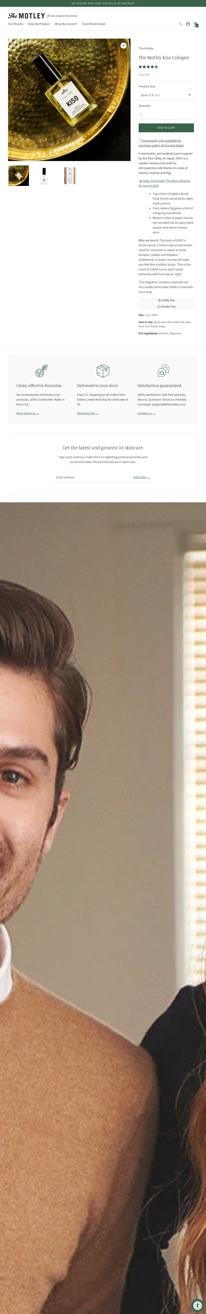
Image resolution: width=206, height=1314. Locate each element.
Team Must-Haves (94, 24)
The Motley (146, 48)
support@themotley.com (168, 404)
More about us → (28, 413)
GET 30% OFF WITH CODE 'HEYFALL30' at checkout (103, 3)
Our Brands (15, 24)
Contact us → (146, 413)
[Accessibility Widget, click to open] (197, 1305)
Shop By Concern (66, 24)
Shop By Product (39, 24)
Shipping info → (88, 413)
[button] (149, 67)
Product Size (147, 86)
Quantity (144, 106)
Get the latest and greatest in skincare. (103, 447)
